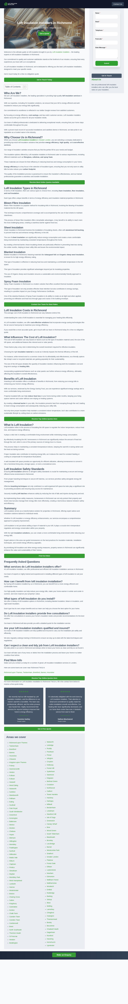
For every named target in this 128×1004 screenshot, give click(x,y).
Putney (11, 766)
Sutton (11, 900)
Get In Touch (107, 76)
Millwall (49, 804)
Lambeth (12, 884)
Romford (50, 936)
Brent (11, 926)
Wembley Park (14, 877)
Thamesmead (52, 919)
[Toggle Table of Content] (24, 86)
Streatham (13, 871)
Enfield (49, 890)
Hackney (50, 798)
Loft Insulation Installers (60, 52)
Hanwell (12, 782)
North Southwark (15, 930)
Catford (49, 791)
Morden (12, 828)
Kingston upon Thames (17, 762)
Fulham (12, 775)
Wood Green (51, 831)
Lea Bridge (51, 844)
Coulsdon (50, 785)
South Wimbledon (15, 812)
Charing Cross (14, 897)
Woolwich (50, 886)
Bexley (49, 922)
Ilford (48, 903)
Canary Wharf (52, 824)
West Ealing (13, 785)
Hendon (12, 940)
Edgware (50, 778)
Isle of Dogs (51, 817)
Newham (50, 873)
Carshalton (13, 907)
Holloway (50, 765)
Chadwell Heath (52, 929)
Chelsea (12, 831)
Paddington (13, 848)
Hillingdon (12, 841)
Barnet (49, 847)
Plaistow (50, 860)
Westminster (13, 890)
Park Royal (13, 808)
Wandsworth (13, 795)
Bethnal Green (52, 781)
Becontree (50, 926)
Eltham (49, 867)
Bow (48, 827)
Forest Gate (51, 863)
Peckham (50, 752)
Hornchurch (51, 942)
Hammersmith (14, 769)
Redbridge (50, 893)
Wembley (12, 844)
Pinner (49, 755)
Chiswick (12, 759)
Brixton (11, 894)
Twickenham (27, 672)
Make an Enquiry (64, 955)
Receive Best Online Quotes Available (44, 182)
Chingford (50, 913)
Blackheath (51, 837)
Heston (12, 772)
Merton (11, 825)
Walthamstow (52, 883)
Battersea (12, 821)
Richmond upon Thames (13, 672)
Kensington (13, 818)
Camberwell (13, 923)
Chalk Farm (13, 913)
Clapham (12, 864)
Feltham (12, 798)
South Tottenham (53, 834)
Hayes (11, 835)
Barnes (43, 672)
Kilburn (11, 861)
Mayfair (12, 874)
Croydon (50, 762)
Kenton (12, 910)
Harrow (12, 887)
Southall (12, 805)
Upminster (50, 945)
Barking (49, 896)
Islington (50, 758)
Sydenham (51, 771)
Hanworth (12, 789)
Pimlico (12, 867)
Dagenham (51, 932)
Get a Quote (44, 34)
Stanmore (50, 775)
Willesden (12, 854)
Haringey (50, 801)
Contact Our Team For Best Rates (44, 304)
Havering (50, 939)
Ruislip (49, 748)
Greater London (52, 857)
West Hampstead (15, 881)
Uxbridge (50, 745)
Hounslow (50, 672)
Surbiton (12, 792)
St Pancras (13, 936)
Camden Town (14, 917)
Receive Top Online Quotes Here (44, 419)
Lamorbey (50, 909)
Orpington (50, 916)
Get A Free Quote (44, 729)
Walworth (50, 742)
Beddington (13, 943)
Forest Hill (50, 768)
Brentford (36, 672)
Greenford (13, 815)
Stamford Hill (51, 814)
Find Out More (44, 556)
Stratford (50, 853)
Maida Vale (13, 858)
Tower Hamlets (52, 794)
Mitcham (12, 838)
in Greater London (34, 140)
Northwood (51, 788)
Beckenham (51, 808)
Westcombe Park (53, 850)
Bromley (50, 840)
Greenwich (51, 821)
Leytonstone (51, 870)
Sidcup (49, 899)
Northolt (12, 851)
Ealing (11, 802)
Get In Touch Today (44, 80)
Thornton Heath (15, 933)
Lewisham (50, 811)
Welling (49, 906)
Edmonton (50, 876)
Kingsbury (13, 903)
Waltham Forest (52, 880)
